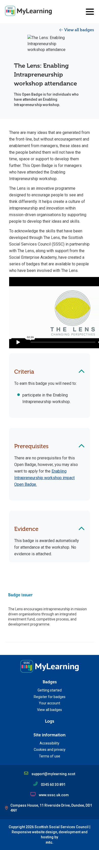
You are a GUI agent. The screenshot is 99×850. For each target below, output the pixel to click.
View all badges (79, 30)
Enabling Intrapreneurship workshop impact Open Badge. (44, 478)
